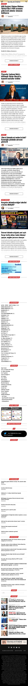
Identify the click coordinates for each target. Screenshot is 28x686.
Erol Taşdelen (10, 208)
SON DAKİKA (14, 479)
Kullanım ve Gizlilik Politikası (7, 650)
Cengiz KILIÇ (4, 336)
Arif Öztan (3, 333)
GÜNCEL (3, 317)
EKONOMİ (3, 315)
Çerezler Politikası (18, 650)
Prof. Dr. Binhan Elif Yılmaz (7, 353)
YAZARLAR (3, 328)
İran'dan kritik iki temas (6, 488)
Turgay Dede (4, 393)
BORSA (2, 312)
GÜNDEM (3, 318)
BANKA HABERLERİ (5, 308)
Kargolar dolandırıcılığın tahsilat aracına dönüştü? (13, 554)
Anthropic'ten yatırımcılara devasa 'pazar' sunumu (13, 521)
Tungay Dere (4, 358)
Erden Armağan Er (5, 339)
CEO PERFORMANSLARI (6, 313)
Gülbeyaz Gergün (5, 344)
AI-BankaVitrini (4, 330)
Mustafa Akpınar (5, 349)
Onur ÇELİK (4, 351)
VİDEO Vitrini (4, 327)
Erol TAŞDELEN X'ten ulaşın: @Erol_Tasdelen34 (12, 434)
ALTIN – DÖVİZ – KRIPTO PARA (8, 305)
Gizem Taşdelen (5, 343)
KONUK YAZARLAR (5, 394)
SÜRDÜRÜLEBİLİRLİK (6, 325)
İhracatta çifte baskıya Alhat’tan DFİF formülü (11, 559)
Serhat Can (3, 354)
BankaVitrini (10, 16)
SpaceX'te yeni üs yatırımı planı (8, 509)
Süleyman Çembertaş (6, 356)
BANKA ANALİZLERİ (5, 307)
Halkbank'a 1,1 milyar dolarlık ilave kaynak (11, 493)
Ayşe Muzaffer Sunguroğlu (7, 335)
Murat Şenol (4, 348)
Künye (25, 650)
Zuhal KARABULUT (5, 361)
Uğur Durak (3, 359)
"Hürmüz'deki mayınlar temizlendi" (9, 526)
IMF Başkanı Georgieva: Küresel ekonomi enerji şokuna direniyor (12, 499)
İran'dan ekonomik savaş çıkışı (8, 504)
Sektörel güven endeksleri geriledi (9, 531)
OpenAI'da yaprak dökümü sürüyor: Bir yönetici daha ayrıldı (13, 482)
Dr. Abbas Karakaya (5, 338)
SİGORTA (3, 322)
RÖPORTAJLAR (4, 320)
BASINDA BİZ (4, 310)
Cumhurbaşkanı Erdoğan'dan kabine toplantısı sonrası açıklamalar (14, 515)
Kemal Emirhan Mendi (6, 346)
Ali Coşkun (3, 331)
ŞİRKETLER (3, 323)
